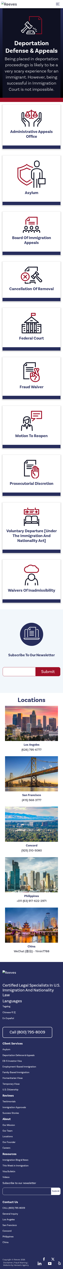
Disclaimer (8, 1262)
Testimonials (9, 1101)
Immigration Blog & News (15, 1160)
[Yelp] (59, 1263)
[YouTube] (50, 1263)
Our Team (7, 1130)
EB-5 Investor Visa (12, 1061)
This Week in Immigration (16, 1165)
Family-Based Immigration (16, 1072)
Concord (7, 1231)
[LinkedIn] (39, 1263)
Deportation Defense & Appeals (19, 1055)
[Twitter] (53, 1259)
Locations (8, 1136)
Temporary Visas (11, 1084)
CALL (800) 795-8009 (14, 1208)
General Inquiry (10, 1213)
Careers (6, 1147)
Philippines (8, 1236)
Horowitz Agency (21, 1265)
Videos (6, 1177)
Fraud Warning (20, 1262)
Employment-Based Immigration (19, 1066)
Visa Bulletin (9, 1171)
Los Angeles (9, 1219)
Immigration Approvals (14, 1107)
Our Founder (9, 1142)
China (5, 1242)
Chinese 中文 (9, 1012)
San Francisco (10, 1225)
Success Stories (11, 1113)
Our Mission (9, 1125)
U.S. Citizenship (10, 1089)
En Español (8, 1018)
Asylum (6, 1049)
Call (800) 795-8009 (27, 1032)
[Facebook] (44, 1259)
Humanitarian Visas (13, 1078)
